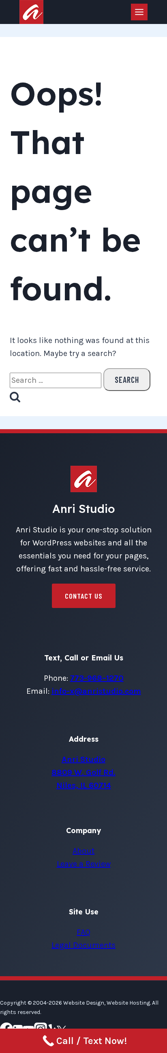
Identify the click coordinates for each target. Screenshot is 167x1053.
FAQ (83, 932)
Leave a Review (84, 863)
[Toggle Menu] (139, 12)
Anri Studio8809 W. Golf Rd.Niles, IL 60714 (83, 772)
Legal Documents (83, 945)
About (83, 850)
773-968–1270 (97, 678)
